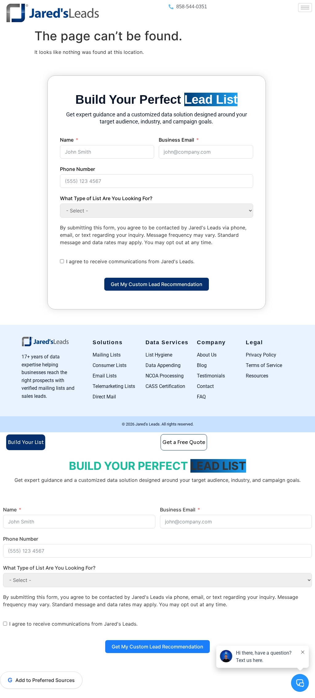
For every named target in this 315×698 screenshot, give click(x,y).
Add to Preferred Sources (41, 680)
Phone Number (77, 169)
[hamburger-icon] (305, 7)
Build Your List (26, 442)
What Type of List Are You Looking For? (106, 198)
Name (67, 140)
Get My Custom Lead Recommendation (156, 284)
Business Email (176, 140)
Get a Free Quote (183, 442)
